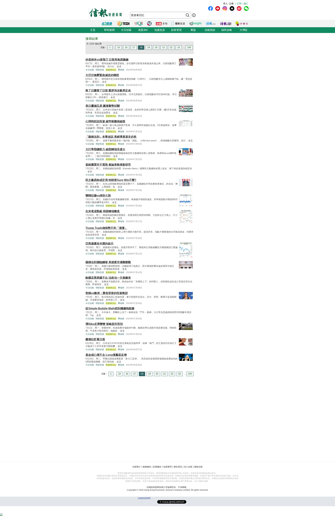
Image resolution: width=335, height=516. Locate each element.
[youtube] (217, 8)
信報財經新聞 (144, 498)
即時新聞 (109, 29)
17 (133, 47)
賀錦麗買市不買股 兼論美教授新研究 (108, 164)
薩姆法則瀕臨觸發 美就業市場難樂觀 (108, 262)
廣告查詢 (178, 467)
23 (178, 47)
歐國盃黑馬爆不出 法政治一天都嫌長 (108, 277)
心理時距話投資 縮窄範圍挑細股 (105, 121)
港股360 (143, 29)
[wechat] (246, 8)
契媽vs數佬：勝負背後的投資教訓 (106, 293)
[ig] (224, 8)
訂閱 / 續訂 (242, 3)
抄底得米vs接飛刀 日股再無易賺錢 (106, 59)
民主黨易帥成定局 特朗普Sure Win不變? (110, 180)
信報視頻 (210, 29)
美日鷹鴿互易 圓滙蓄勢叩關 (102, 105)
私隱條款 (157, 467)
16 (126, 47)
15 (118, 47)
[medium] (232, 8)
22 (171, 47)
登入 (225, 3)
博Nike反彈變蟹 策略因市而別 (104, 323)
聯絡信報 (198, 467)
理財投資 (100, 70)
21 (163, 47)
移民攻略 (226, 29)
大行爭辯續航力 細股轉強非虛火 (105, 149)
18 (141, 47)
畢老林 (121, 70)
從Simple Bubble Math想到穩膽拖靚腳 (109, 308)
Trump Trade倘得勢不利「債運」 (106, 228)
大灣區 (243, 29)
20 (156, 47)
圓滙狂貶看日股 (95, 339)
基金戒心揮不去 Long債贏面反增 (106, 354)
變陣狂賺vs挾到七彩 (98, 195)
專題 (193, 29)
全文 (119, 66)
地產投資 (159, 29)
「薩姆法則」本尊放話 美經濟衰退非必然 (110, 136)
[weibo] (239, 8)
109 (189, 47)
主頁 (92, 29)
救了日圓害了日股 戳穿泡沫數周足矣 (108, 90)
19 (148, 47)
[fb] (210, 8)
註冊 (231, 3)
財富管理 (176, 29)
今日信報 (126, 29)
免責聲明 (167, 467)
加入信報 (188, 467)
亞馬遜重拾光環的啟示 (99, 243)
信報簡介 (136, 467)
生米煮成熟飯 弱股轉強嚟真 (102, 211)
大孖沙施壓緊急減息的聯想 (102, 75)
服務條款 (147, 467)
